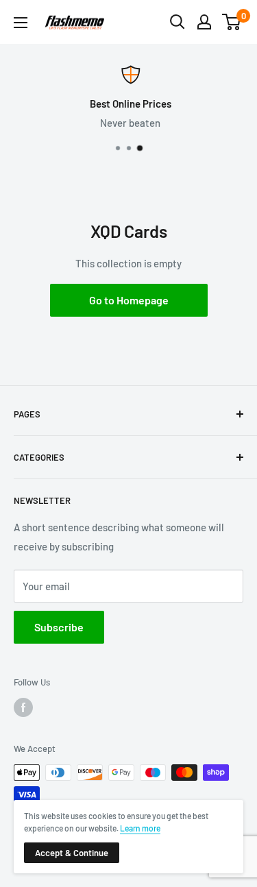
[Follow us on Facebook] (23, 707)
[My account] (204, 21)
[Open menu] (20, 22)
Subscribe (59, 626)
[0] (232, 22)
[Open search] (177, 21)
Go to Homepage (129, 299)
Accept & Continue (71, 852)
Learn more (140, 828)
